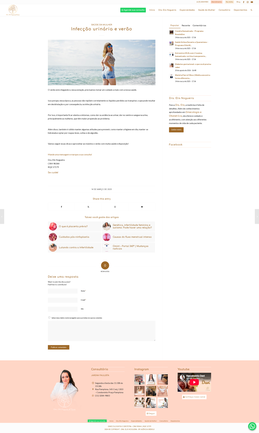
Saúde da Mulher (101, 25)
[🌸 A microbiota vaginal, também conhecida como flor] (163, 391)
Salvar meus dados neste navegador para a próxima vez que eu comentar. (77, 318)
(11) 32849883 (203, 2)
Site (82, 309)
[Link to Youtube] (252, 2)
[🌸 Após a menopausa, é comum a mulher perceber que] (163, 403)
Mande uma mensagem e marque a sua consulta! (70, 154)
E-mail (83, 300)
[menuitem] (216, 2)
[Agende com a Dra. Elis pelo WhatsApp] (252, 426)
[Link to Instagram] (248, 2)
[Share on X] (88, 207)
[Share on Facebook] (61, 207)
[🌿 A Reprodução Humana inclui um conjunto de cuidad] (151, 391)
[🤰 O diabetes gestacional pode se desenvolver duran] (163, 379)
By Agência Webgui (146, 429)
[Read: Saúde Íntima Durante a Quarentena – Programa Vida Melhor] (171, 43)
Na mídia (229, 2)
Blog (238, 2)
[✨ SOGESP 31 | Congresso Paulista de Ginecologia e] (139, 379)
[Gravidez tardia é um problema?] (257, 216)
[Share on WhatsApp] (115, 207)
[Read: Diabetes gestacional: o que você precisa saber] (171, 65)
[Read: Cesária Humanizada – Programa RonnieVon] (171, 32)
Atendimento (217, 2)
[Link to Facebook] (244, 2)
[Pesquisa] (251, 10)
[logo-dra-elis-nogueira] (13, 10)
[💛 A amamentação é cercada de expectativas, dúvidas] (151, 379)
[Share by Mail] (142, 207)
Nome (83, 291)
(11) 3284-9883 (102, 395)
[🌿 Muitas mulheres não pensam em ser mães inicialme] (151, 403)
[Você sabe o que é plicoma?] (2, 216)
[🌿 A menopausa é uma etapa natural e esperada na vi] (139, 391)
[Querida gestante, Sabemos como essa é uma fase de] (139, 403)
